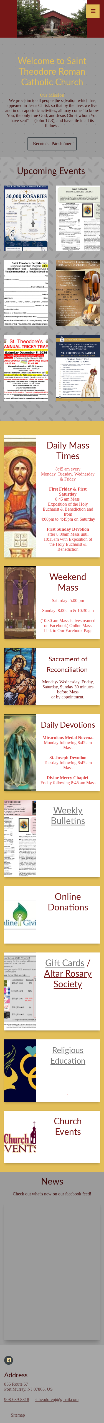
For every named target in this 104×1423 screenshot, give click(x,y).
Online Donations (68, 902)
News (52, 1181)
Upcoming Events (52, 171)
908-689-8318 (16, 1399)
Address (15, 1375)
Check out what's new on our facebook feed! (52, 1193)
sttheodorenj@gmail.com (56, 1399)
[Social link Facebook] (8, 1360)
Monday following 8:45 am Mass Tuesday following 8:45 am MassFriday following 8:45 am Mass (67, 760)
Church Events (68, 1127)
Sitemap (18, 1415)
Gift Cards (64, 963)
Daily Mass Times (68, 451)
